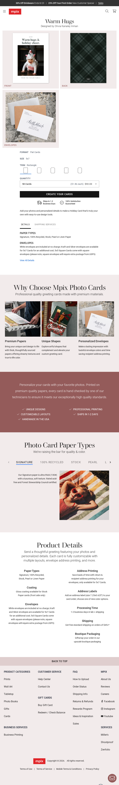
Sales (100, 3)
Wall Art (8, 686)
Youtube (108, 716)
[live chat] (112, 778)
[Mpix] (15, 12)
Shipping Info (80, 694)
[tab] (25, 224)
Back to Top (59, 661)
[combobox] (59, 184)
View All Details (27, 260)
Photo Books (11, 701)
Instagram (109, 708)
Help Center (44, 679)
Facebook (109, 701)
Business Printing (13, 734)
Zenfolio (105, 749)
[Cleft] (80, 170)
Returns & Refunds (83, 701)
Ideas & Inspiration (83, 716)
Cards (7, 716)
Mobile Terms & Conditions (69, 769)
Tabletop (8, 694)
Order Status (79, 686)
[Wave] (66, 170)
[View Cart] (114, 11)
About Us (106, 679)
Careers (105, 694)
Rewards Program (82, 708)
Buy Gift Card (45, 705)
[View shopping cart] (114, 11)
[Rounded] (39, 170)
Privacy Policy (92, 769)
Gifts (6, 708)
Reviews (105, 686)
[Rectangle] (25, 170)
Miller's (104, 734)
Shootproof (107, 742)
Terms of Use (26, 769)
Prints (7, 679)
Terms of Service (44, 769)
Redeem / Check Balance (51, 712)
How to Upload (81, 679)
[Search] (107, 11)
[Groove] (53, 170)
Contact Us (44, 686)
